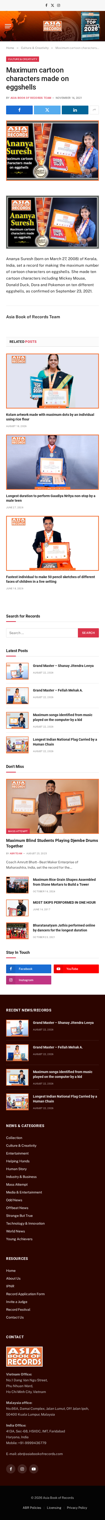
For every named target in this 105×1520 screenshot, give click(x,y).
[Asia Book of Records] (52, 26)
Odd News (14, 1200)
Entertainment (17, 1153)
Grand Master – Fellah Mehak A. (58, 690)
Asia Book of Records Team (30, 98)
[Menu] (8, 26)
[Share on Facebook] (19, 110)
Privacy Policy (77, 1508)
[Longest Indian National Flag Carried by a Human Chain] (17, 745)
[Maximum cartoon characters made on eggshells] (52, 150)
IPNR (10, 1286)
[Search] (97, 26)
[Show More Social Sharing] (94, 110)
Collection (14, 1138)
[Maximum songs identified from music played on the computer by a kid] (17, 720)
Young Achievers (19, 1239)
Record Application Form (25, 1294)
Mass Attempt (18, 831)
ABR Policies (32, 1508)
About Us (13, 1278)
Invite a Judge (16, 1302)
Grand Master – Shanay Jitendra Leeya (63, 666)
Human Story (16, 1169)
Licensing (54, 1508)
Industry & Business (21, 1177)
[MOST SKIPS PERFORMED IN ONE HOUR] (17, 908)
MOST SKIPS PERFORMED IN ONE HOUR (64, 902)
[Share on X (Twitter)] (47, 110)
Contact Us (15, 1317)
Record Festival (18, 1309)
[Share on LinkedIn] (75, 110)
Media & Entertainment (24, 1192)
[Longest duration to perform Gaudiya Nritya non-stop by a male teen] (52, 462)
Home (11, 1271)
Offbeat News (17, 1208)
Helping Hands (18, 1161)
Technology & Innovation (25, 1223)
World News (15, 1231)
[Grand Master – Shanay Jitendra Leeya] (17, 671)
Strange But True (19, 1216)
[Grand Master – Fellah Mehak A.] (17, 695)
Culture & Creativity (22, 59)
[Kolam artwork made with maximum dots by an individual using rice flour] (52, 381)
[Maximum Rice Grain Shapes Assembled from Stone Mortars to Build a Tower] (17, 885)
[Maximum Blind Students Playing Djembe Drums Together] (52, 806)
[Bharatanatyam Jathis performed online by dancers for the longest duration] (17, 930)
